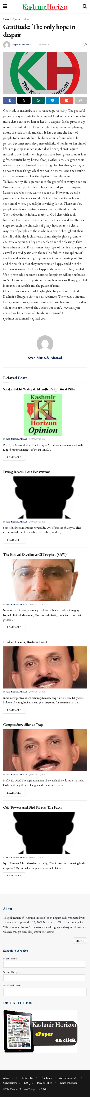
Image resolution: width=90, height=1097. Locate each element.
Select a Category (11, 972)
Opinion (16, 19)
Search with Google (12, 985)
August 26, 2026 (38, 439)
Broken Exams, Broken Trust (25, 641)
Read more (16, 457)
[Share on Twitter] (24, 100)
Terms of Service (68, 1083)
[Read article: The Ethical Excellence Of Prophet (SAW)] (45, 580)
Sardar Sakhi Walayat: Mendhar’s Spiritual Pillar (39, 389)
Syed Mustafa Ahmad (23, 44)
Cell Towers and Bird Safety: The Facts (32, 807)
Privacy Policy (44, 1083)
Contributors (10, 1083)
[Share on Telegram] (52, 100)
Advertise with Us (68, 1078)
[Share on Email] (66, 100)
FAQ (27, 1083)
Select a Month (10, 958)
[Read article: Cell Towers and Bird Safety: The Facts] (45, 833)
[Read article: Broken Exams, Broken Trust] (45, 667)
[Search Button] (85, 6)
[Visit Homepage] (45, 6)
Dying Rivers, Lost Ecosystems (26, 471)
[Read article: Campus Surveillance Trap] (45, 750)
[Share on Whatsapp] (38, 100)
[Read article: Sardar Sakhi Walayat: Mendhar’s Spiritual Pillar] (45, 415)
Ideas (26, 19)
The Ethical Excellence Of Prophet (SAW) (35, 554)
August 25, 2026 (38, 774)
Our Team (46, 1078)
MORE (80, 941)
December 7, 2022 (44, 44)
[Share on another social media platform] (81, 100)
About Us (8, 1078)
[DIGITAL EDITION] (40, 1031)
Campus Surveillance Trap (23, 724)
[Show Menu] (5, 6)
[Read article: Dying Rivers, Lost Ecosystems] (45, 497)
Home (6, 19)
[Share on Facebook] (9, 100)
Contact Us (27, 1078)
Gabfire (44, 1089)
